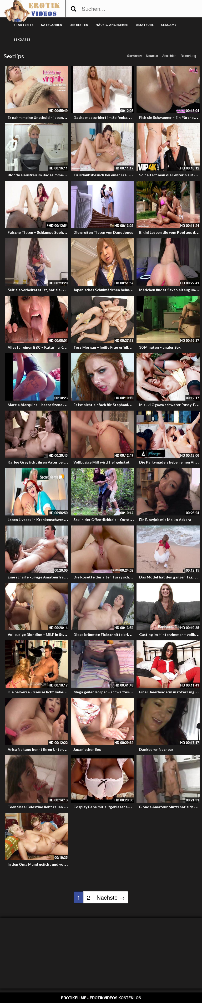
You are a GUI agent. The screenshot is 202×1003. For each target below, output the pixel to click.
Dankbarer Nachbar (156, 749)
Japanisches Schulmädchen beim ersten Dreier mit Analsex (124, 290)
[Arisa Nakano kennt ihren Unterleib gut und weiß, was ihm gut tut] (36, 721)
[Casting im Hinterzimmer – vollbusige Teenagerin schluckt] (168, 606)
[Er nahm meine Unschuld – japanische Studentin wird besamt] (36, 89)
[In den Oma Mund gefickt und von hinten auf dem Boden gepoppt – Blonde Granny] (36, 836)
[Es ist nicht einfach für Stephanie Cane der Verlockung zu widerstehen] (102, 377)
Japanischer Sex (87, 749)
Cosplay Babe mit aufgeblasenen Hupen (107, 807)
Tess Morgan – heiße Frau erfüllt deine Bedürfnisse (117, 347)
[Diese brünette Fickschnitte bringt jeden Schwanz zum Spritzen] (102, 606)
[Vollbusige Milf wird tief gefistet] (102, 434)
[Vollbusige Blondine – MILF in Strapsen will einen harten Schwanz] (36, 606)
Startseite (24, 24)
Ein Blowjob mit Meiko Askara (165, 519)
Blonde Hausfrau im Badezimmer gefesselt (45, 175)
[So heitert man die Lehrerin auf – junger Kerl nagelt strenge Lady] (168, 147)
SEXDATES (22, 39)
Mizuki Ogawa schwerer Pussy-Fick (169, 404)
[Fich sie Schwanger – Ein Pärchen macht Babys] (168, 89)
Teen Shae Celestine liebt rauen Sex (39, 807)
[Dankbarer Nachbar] (168, 721)
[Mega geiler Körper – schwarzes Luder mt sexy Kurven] (102, 664)
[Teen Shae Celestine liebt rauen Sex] (36, 779)
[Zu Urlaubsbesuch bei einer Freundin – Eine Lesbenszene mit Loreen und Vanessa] (102, 147)
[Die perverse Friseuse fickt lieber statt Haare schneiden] (36, 664)
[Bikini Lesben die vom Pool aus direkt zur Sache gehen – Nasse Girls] (168, 204)
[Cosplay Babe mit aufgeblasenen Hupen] (102, 779)
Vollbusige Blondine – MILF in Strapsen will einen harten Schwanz (64, 634)
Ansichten (169, 55)
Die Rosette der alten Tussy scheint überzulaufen (116, 577)
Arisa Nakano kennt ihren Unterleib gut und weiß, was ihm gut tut (65, 749)
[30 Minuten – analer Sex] (168, 319)
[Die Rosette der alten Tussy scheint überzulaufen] (102, 549)
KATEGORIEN (51, 24)
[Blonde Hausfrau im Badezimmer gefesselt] (36, 147)
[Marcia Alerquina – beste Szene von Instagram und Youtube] (36, 377)
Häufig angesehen (112, 24)
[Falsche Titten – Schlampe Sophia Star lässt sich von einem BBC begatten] (36, 204)
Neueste (152, 55)
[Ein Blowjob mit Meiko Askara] (168, 491)
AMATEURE (145, 24)
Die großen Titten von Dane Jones (103, 232)
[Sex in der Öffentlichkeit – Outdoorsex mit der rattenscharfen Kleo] (102, 491)
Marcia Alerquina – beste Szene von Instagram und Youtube (59, 404)
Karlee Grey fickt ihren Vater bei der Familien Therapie (55, 462)
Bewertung (188, 55)
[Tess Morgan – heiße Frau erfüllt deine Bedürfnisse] (102, 319)
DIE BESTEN (79, 24)
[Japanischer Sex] (102, 721)
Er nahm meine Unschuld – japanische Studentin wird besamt (60, 117)
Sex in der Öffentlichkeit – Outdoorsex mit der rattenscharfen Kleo (132, 519)
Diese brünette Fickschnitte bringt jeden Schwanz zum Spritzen (128, 634)
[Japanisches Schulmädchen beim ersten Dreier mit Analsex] (102, 262)
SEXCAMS (168, 24)
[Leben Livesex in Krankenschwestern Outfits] (36, 491)
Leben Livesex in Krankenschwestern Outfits (46, 519)
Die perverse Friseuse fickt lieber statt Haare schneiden (56, 692)
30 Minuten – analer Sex (160, 347)
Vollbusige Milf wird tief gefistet (101, 462)
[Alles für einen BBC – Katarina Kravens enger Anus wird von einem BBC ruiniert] (36, 319)
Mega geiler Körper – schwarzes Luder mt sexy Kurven (120, 692)
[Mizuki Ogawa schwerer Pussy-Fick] (168, 377)
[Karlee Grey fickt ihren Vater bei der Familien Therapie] (36, 434)
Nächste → (111, 897)
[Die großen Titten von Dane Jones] (102, 204)
